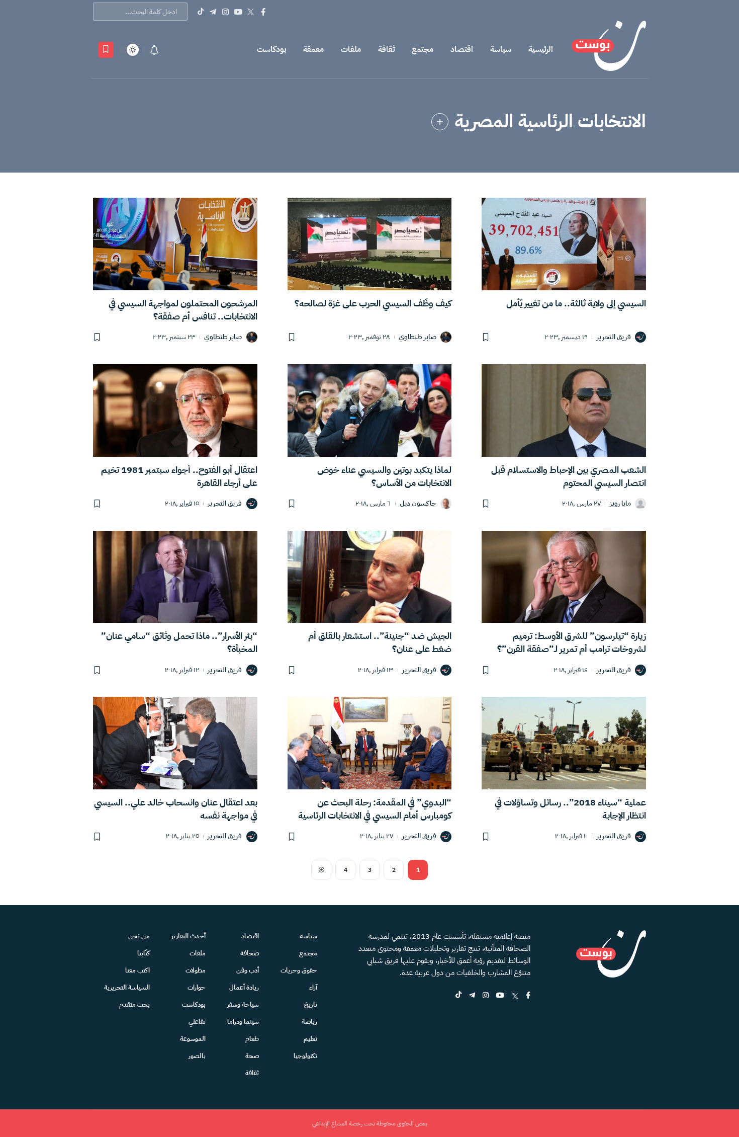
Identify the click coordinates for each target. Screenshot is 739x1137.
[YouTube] (238, 12)
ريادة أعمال (244, 987)
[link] (439, 121)
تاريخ (310, 1004)
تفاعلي (197, 1021)
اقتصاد (461, 49)
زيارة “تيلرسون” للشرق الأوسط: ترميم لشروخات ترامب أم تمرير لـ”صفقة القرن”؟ (571, 642)
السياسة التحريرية (127, 987)
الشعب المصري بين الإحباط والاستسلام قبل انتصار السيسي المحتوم (568, 476)
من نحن (139, 936)
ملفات (351, 49)
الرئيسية (540, 49)
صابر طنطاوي (417, 337)
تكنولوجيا (305, 1056)
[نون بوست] (609, 49)
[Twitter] (250, 12)
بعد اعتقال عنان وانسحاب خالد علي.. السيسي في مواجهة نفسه (175, 808)
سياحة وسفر (243, 1004)
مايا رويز (620, 504)
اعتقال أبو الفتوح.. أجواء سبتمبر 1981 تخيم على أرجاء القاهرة (179, 476)
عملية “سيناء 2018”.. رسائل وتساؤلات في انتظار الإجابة (570, 808)
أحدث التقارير (188, 936)
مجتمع (422, 49)
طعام (252, 1038)
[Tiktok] (200, 12)
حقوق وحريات (299, 970)
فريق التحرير (614, 337)
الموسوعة (193, 1038)
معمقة (313, 49)
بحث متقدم (134, 1004)
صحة (252, 1056)
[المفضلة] (106, 50)
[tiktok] (458, 996)
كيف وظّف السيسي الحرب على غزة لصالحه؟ (373, 303)
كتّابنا (143, 953)
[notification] (154, 50)
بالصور (197, 1056)
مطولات (196, 970)
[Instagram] (225, 12)
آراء (313, 987)
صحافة (249, 953)
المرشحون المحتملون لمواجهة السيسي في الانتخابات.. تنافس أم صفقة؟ (183, 309)
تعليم (310, 1038)
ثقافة (386, 49)
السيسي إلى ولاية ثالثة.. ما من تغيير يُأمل (576, 303)
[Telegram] (213, 12)
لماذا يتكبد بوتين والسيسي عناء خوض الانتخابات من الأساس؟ (384, 476)
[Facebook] (263, 12)
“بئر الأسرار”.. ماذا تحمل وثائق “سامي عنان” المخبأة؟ (179, 642)
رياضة (309, 1021)
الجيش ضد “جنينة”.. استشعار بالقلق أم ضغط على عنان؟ (379, 642)
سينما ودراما (243, 1021)
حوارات (197, 987)
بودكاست (271, 49)
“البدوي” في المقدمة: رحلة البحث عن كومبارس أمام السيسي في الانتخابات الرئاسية (374, 808)
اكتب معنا (137, 970)
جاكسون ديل (418, 504)
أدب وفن (247, 970)
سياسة (500, 49)
